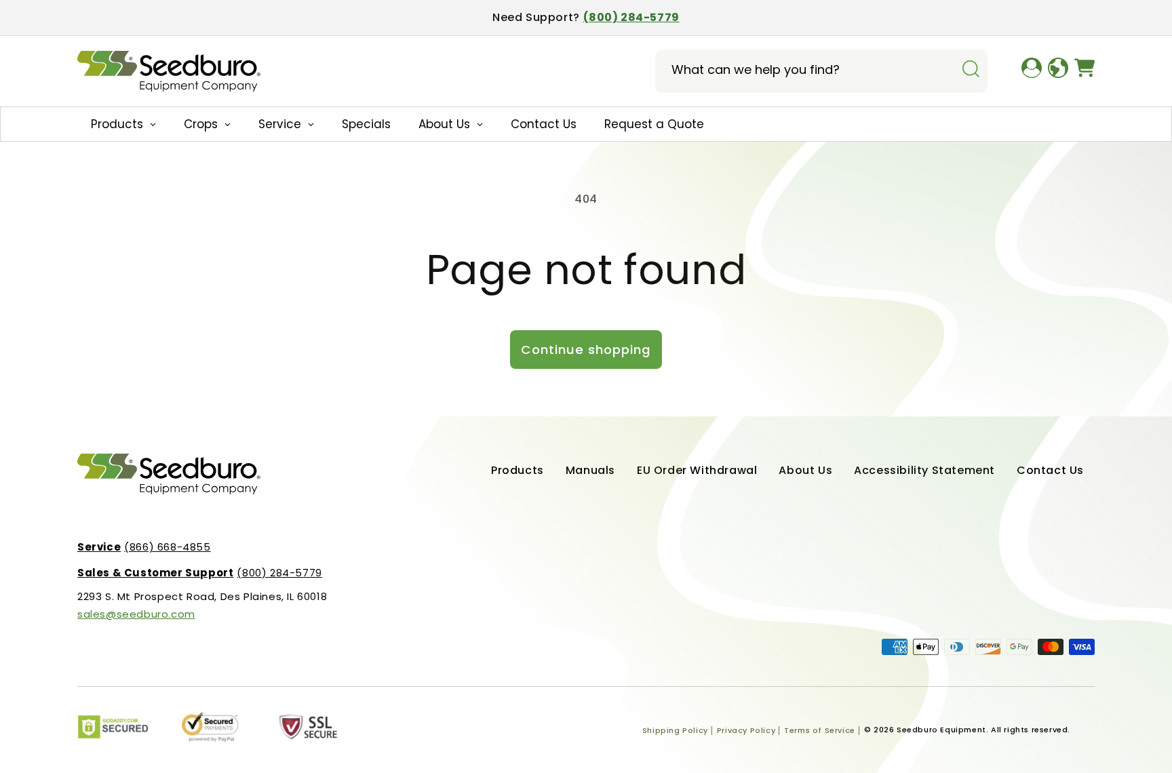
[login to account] (1031, 71)
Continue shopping (586, 349)
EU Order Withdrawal (697, 470)
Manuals (590, 470)
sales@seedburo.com (136, 614)
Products (517, 470)
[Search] (970, 70)
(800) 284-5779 (631, 17)
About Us (805, 470)
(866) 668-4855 (144, 547)
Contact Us (1050, 470)
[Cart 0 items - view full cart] (1084, 71)
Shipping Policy (675, 730)
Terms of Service (819, 730)
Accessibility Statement (924, 470)
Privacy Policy (746, 730)
